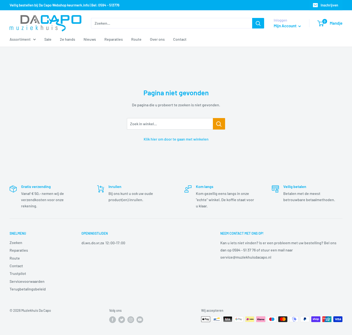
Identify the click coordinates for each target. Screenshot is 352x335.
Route (136, 39)
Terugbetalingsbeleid (28, 289)
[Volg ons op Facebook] (112, 319)
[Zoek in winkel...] (219, 124)
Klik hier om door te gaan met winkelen (176, 139)
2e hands (67, 39)
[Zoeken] (258, 23)
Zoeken (16, 242)
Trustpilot (18, 273)
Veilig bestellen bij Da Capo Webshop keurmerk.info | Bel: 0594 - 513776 (64, 5)
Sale (47, 39)
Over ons (157, 39)
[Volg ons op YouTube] (139, 319)
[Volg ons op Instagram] (130, 319)
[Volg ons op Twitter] (121, 319)
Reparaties (113, 39)
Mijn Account (285, 25)
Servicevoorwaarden (27, 281)
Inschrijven (329, 5)
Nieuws (90, 39)
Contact (180, 39)
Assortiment (20, 39)
